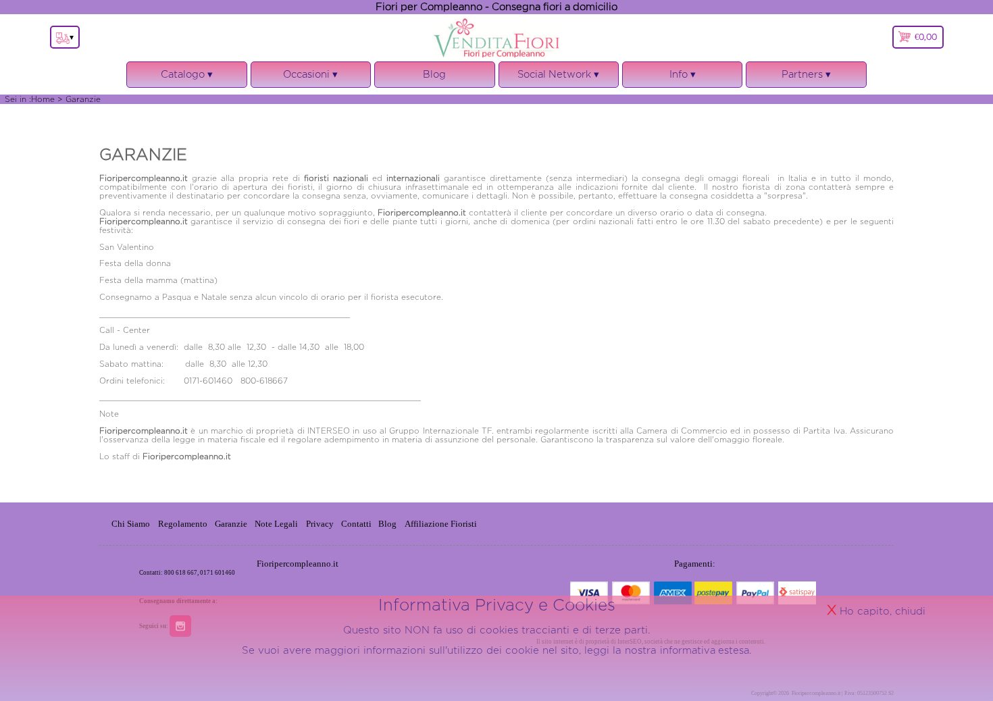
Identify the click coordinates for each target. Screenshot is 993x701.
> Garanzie (79, 99)
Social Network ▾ (558, 78)
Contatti (357, 524)
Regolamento (182, 524)
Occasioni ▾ (310, 78)
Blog (434, 74)
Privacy (320, 524)
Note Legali (276, 524)
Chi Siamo (130, 524)
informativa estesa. (705, 650)
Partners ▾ (806, 74)
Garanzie (231, 524)
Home (43, 99)
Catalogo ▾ (187, 78)
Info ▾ (682, 78)
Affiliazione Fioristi (441, 524)
